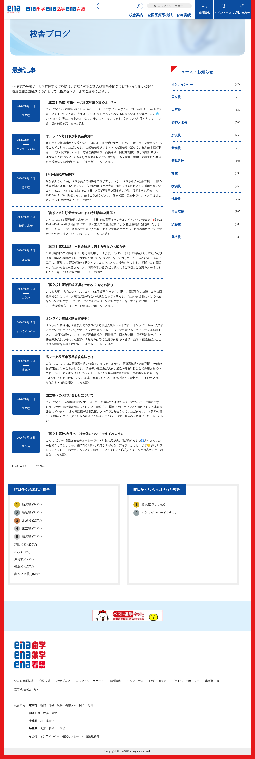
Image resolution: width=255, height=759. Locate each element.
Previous (17, 466)
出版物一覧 (212, 680)
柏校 (22, 552)
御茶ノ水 (70, 705)
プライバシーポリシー (185, 680)
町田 (90, 705)
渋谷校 (24, 559)
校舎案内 (136, 15)
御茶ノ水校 (27, 574)
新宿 (43, 705)
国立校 (32, 528)
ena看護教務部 (90, 736)
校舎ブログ (63, 680)
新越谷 (53, 728)
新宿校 (32, 512)
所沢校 (32, 504)
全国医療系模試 (160, 15)
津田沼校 (25, 544)
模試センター (70, 736)
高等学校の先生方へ (26, 689)
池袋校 (32, 520)
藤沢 (54, 713)
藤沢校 (32, 536)
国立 (82, 705)
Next (42, 466)
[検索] (139, 6)
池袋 (51, 705)
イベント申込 (223, 12)
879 (37, 466)
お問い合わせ (241, 12)
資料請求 (204, 12)
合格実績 (184, 15)
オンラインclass (159, 512)
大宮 (43, 728)
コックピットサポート (172, 5)
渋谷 (60, 705)
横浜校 (24, 566)
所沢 (62, 728)
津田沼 (50, 720)
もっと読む (77, 123)
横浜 (46, 713)
